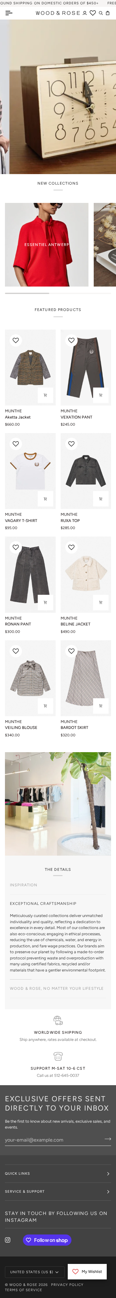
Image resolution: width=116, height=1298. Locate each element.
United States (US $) (32, 1272)
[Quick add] (45, 395)
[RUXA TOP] (86, 471)
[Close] (102, 623)
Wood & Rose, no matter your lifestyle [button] (57, 988)
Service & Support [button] (25, 1191)
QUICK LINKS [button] (17, 1173)
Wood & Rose (23, 1285)
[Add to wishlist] (16, 340)
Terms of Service (23, 1290)
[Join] (96, 670)
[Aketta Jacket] (30, 368)
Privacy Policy (67, 1285)
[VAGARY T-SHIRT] (30, 471)
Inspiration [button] (23, 885)
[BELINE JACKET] (86, 574)
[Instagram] (8, 1240)
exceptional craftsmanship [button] (43, 903)
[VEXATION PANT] (86, 368)
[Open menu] (14, 13)
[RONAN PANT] (30, 574)
